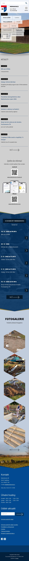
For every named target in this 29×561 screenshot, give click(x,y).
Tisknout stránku (5, 531)
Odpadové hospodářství (7, 30)
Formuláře (18, 21)
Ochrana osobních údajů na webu (9, 525)
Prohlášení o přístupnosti (7, 527)
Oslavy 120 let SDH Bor (8, 82)
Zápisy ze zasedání (6, 38)
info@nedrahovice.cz (10, 484)
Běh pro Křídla (5, 69)
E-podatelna (17, 17)
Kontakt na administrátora (7, 533)
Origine (16, 558)
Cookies (3, 529)
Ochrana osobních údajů (7, 519)
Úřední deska (5, 34)
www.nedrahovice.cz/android (14, 177)
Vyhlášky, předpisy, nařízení (17, 34)
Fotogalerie (5, 26)
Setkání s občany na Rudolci (10, 109)
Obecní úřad (14, 26)
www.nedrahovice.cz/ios (15, 204)
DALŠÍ (11, 150)
